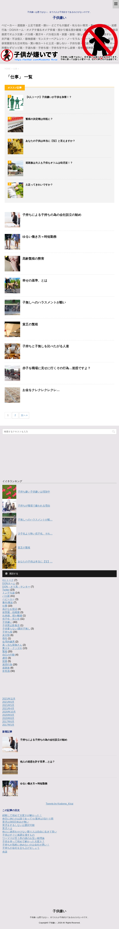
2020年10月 (9, 711)
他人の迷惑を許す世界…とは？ (37, 761)
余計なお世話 (9, 609)
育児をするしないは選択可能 (18, 825)
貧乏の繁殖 (30, 324)
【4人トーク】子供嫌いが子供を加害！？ (49, 97)
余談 (4, 851)
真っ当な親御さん (12, 645)
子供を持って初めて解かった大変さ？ (23, 841)
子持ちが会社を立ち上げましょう (21, 848)
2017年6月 (8, 721)
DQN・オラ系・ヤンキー (16, 586)
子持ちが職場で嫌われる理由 (34, 505)
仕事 (4, 605)
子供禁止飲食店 (11, 625)
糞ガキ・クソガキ (12, 648)
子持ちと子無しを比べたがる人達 (45, 346)
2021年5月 (8, 705)
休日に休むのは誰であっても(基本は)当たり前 (27, 818)
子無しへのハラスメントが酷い (44, 302)
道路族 (6, 667)
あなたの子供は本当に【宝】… (35, 561)
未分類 (6, 635)
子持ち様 (7, 632)
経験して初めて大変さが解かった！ (22, 815)
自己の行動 (8, 654)
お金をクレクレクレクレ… (41, 390)
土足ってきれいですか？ (39, 184)
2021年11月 (8, 698)
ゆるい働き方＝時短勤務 (39, 236)
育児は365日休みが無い (15, 822)
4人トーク (8, 580)
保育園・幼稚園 (11, 612)
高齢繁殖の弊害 (33, 258)
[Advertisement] (59, 455)
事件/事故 (7, 602)
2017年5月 (8, 724)
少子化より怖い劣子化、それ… (35, 533)
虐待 (4, 658)
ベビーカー (8, 599)
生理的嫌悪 (8, 641)
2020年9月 (8, 715)
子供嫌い (59, 18)
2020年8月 (8, 718)
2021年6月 (8, 702)
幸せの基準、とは (34, 280)
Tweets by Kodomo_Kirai (59, 803)
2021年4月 (8, 708)
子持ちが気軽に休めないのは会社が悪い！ (25, 844)
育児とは (7, 828)
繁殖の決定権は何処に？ (39, 119)
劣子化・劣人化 (11, 619)
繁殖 (4, 651)
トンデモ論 (8, 592)
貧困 (4, 661)
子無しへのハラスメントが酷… (35, 519)
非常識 (6, 671)
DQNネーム (8, 583)
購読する (13, 573)
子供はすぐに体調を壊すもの (18, 835)
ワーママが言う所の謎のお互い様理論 (23, 838)
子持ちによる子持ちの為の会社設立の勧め (51, 214)
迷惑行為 (7, 664)
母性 (4, 638)
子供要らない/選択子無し (16, 628)
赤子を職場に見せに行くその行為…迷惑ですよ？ (56, 368)
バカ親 (6, 596)
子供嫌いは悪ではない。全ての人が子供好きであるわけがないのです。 (59, 917)
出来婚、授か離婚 (12, 615)
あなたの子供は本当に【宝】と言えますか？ (50, 141)
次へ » (24, 415)
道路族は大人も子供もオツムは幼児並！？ (49, 162)
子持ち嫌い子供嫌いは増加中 (34, 491)
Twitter (6, 589)
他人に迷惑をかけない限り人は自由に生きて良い (29, 831)
